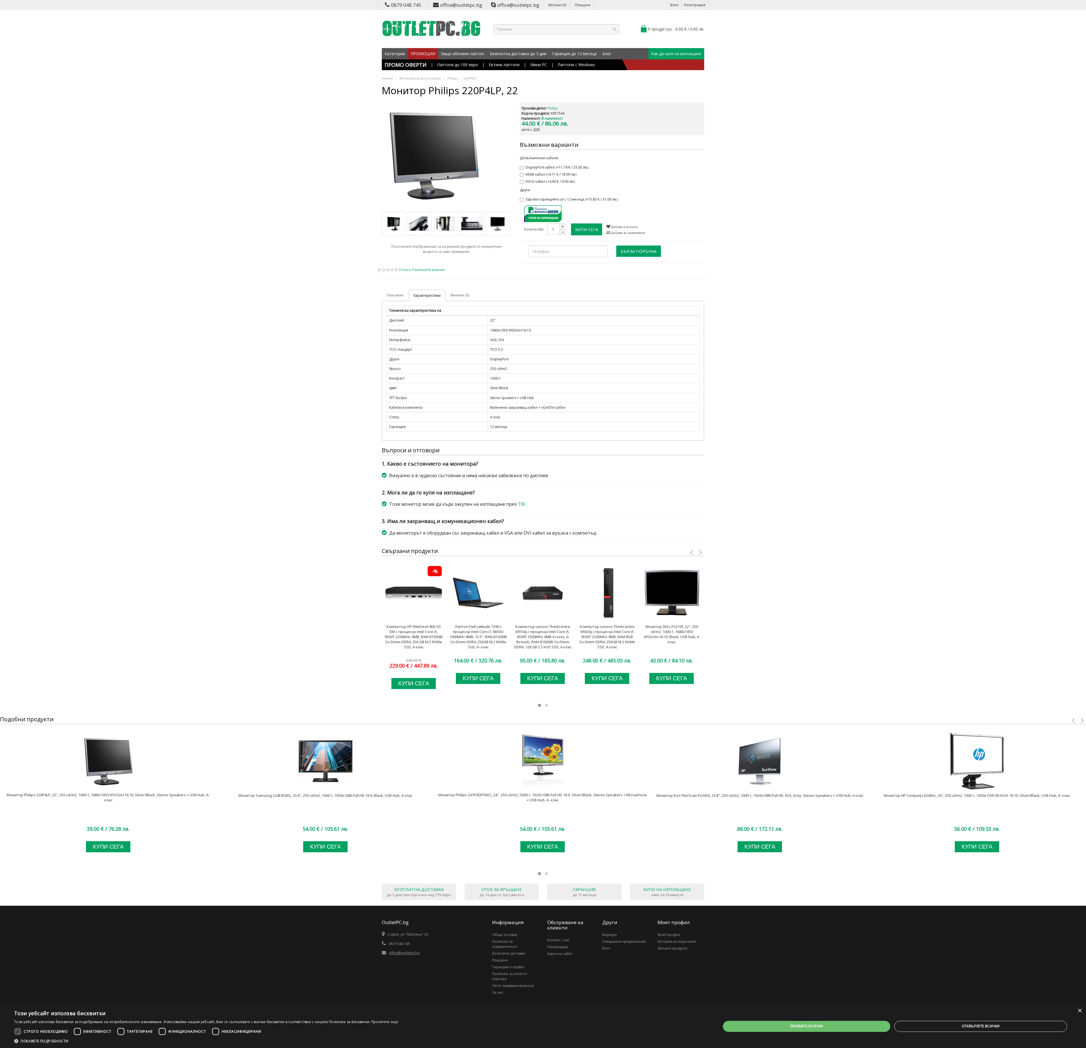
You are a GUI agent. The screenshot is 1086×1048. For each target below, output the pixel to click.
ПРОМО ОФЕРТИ (405, 64)
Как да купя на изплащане (676, 53)
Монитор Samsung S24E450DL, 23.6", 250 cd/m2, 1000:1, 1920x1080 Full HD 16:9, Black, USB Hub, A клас (325, 795)
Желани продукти (672, 948)
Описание (395, 295)
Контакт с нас (558, 940)
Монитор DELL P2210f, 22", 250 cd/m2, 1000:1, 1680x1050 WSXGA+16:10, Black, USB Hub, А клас (671, 634)
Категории (395, 53)
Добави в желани (624, 227)
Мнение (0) (460, 295)
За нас (497, 992)
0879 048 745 (406, 5)
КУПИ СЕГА (586, 229)
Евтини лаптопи (504, 64)
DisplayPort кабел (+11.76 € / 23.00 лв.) (556, 167)
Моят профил (669, 934)
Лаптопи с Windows (576, 64)
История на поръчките (677, 941)
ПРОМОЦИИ (423, 53)
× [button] (1080, 1011)
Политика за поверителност (505, 944)
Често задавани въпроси (513, 985)
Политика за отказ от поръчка (509, 976)
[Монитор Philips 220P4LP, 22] (446, 155)
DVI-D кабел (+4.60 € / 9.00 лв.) (550, 181)
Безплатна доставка (508, 953)
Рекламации (557, 946)
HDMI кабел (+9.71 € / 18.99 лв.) (550, 174)
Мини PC (538, 64)
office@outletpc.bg (461, 5)
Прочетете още (384, 1021)
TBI (521, 504)
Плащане (583, 5)
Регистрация (694, 5)
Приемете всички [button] (806, 1026)
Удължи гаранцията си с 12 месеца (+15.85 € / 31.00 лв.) (571, 199)
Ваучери (609, 934)
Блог (606, 53)
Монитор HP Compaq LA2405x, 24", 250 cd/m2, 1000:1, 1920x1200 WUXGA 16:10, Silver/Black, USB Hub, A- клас (977, 795)
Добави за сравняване (627, 233)
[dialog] (543, 1026)
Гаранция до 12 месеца (574, 53)
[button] (206, 1041)
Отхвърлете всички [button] (981, 1026)
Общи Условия (504, 934)
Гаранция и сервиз (508, 967)
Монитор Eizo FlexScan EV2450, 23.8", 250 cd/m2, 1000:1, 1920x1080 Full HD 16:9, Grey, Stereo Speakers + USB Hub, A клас (759, 795)
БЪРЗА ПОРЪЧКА (638, 251)
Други (525, 190)
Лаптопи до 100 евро (457, 64)
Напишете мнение (429, 269)
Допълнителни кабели (539, 158)
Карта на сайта (559, 953)
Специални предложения (624, 941)
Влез (674, 5)
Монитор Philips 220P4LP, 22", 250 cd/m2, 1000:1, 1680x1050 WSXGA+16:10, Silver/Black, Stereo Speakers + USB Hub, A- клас (108, 797)
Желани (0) (557, 5)
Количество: (534, 229)
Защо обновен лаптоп (462, 53)
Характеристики (427, 295)
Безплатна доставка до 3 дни (518, 53)
